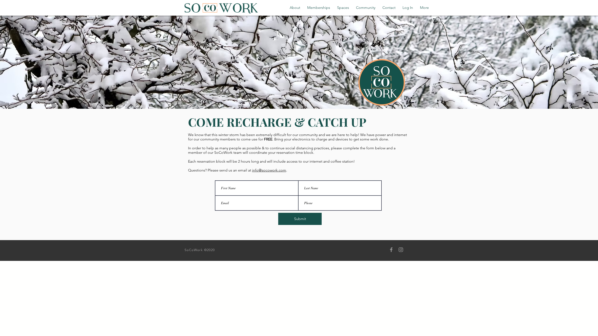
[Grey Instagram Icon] (401, 250)
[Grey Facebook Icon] (391, 250)
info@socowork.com (269, 170)
